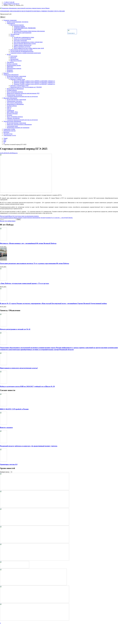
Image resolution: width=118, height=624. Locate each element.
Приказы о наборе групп (17, 79)
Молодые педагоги (16, 60)
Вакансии (13, 57)
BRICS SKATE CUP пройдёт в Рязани (14, 409)
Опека (12, 35)
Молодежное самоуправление (22, 32)
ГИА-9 (9, 109)
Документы (10, 62)
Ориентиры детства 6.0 (8, 464)
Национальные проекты (14, 68)
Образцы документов (13, 118)
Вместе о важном (6, 427)
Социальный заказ (12, 126)
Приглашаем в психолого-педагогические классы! (19, 368)
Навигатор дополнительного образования (19, 124)
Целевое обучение (12, 113)
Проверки (10, 70)
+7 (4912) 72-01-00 (8, 2)
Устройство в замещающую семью (24, 37)
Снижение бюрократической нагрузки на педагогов (22, 96)
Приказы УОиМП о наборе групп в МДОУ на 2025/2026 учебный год (34, 81)
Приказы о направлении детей (19, 85)
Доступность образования (14, 77)
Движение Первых (19, 26)
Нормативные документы (14, 95)
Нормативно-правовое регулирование (18, 127)
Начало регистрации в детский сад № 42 (15, 329)
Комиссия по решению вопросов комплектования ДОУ (23, 93)
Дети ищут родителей (20, 40)
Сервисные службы (9, 129)
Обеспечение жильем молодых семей (21, 49)
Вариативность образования (15, 88)
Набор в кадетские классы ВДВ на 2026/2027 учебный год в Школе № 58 (27, 386)
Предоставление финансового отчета (25, 43)
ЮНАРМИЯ (17, 29)
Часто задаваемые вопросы (15, 91)
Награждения (14, 59)
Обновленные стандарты (14, 101)
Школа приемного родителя (22, 46)
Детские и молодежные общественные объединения (29, 31)
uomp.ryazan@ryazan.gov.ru (11, 3)
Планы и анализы (12, 63)
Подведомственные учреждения (16, 76)
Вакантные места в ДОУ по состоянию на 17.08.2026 (26, 87)
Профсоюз (10, 71)
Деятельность (11, 23)
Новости (6, 73)
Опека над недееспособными (22, 39)
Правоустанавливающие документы (17, 21)
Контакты (6, 132)
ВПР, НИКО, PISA (12, 112)
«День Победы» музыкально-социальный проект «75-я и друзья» (24, 283)
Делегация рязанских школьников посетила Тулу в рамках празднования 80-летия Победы (34, 263)
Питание (9, 115)
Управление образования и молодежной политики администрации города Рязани (32, 11)
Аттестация (13, 56)
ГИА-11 (9, 107)
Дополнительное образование (12, 121)
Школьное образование (10, 98)
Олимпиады (10, 110)
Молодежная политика (17, 25)
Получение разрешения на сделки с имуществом (28, 42)
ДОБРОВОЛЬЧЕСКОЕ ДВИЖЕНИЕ (25, 28)
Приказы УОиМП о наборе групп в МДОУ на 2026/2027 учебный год (34, 84)
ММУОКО (10, 67)
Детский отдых (14, 34)
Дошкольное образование (10, 74)
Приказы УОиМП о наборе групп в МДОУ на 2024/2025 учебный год (34, 82)
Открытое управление (10, 20)
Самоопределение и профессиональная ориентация (25, 53)
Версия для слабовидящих (7, 221)
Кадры (9, 54)
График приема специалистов (22, 45)
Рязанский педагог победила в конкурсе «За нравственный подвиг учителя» (28, 446)
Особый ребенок (12, 90)
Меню (3, 17)
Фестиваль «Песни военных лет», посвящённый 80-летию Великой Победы (28, 243)
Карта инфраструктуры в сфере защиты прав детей (29, 48)
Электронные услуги (9, 135)
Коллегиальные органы (14, 65)
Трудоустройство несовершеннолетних (21, 51)
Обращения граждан (9, 130)
